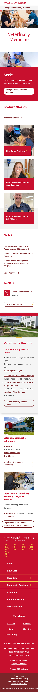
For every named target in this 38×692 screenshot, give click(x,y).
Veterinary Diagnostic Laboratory (13, 463)
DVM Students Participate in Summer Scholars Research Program (16, 263)
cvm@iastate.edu (19, 664)
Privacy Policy (19, 676)
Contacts (27, 624)
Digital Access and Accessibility (19, 681)
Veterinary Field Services (14, 392)
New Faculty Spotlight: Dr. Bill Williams (17, 217)
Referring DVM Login (13, 371)
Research (12, 592)
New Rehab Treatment (15, 151)
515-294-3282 (9, 513)
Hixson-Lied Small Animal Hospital (19, 376)
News (11, 629)
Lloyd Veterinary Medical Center (16, 403)
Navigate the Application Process (16, 91)
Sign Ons (27, 629)
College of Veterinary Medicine (17, 8)
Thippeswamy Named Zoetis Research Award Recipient (16, 247)
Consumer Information (19, 684)
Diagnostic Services (17, 585)
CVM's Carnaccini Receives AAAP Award (18, 255)
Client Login (9, 456)
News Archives (10, 273)
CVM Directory (11, 634)
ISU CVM (11, 624)
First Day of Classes (20, 292)
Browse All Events (14, 304)
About (10, 563)
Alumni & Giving (15, 599)
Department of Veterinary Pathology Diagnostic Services (17, 524)
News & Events (14, 606)
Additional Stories (11, 118)
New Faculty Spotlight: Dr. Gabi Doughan (17, 183)
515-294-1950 (9, 446)
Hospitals (12, 578)
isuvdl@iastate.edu (12, 453)
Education (12, 571)
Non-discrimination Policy (19, 679)
